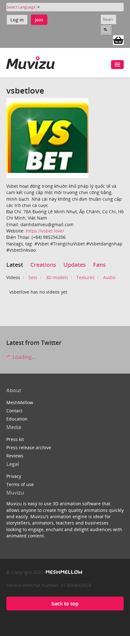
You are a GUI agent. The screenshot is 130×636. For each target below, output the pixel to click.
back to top (65, 603)
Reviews (14, 456)
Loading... (23, 356)
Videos (13, 277)
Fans (99, 264)
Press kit (15, 439)
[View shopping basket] (118, 39)
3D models (57, 277)
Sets (32, 277)
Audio (109, 277)
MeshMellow (19, 402)
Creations (43, 264)
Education (16, 419)
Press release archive (28, 447)
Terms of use (20, 484)
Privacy (13, 476)
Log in (17, 20)
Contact (14, 411)
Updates (74, 264)
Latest (14, 264)
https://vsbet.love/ (45, 231)
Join (39, 20)
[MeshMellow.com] (63, 572)
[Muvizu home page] (30, 61)
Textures (85, 277)
